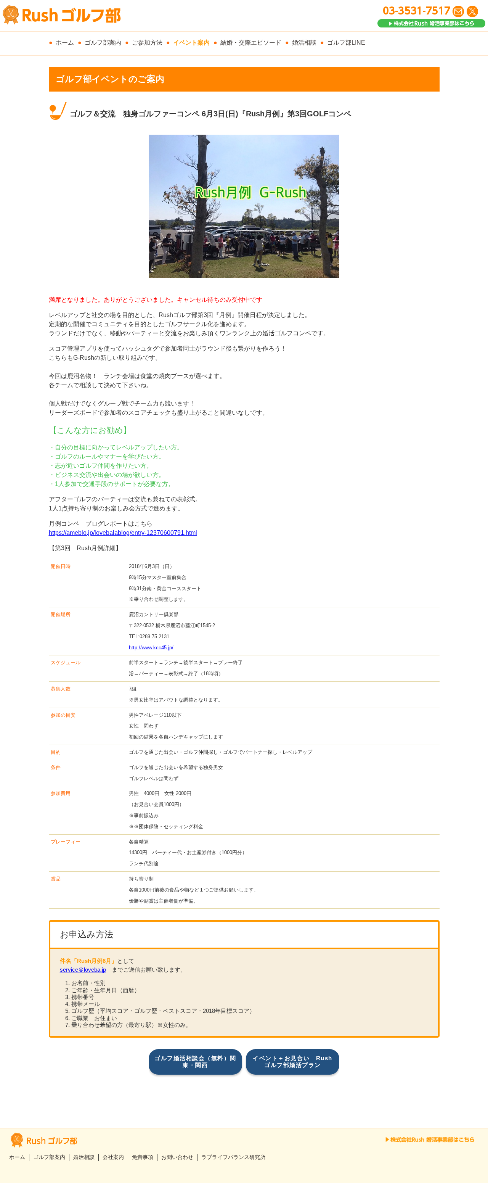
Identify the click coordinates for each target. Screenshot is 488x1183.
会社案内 (113, 1157)
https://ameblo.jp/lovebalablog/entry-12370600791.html (123, 533)
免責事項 (142, 1157)
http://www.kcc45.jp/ (151, 647)
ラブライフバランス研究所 (233, 1157)
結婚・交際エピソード (250, 42)
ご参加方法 (147, 42)
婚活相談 (304, 42)
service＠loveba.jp (83, 969)
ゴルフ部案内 (103, 42)
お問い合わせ (177, 1157)
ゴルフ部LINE (346, 42)
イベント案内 (191, 42)
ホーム (65, 42)
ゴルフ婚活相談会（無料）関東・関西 (195, 1061)
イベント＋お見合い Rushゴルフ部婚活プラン (292, 1061)
